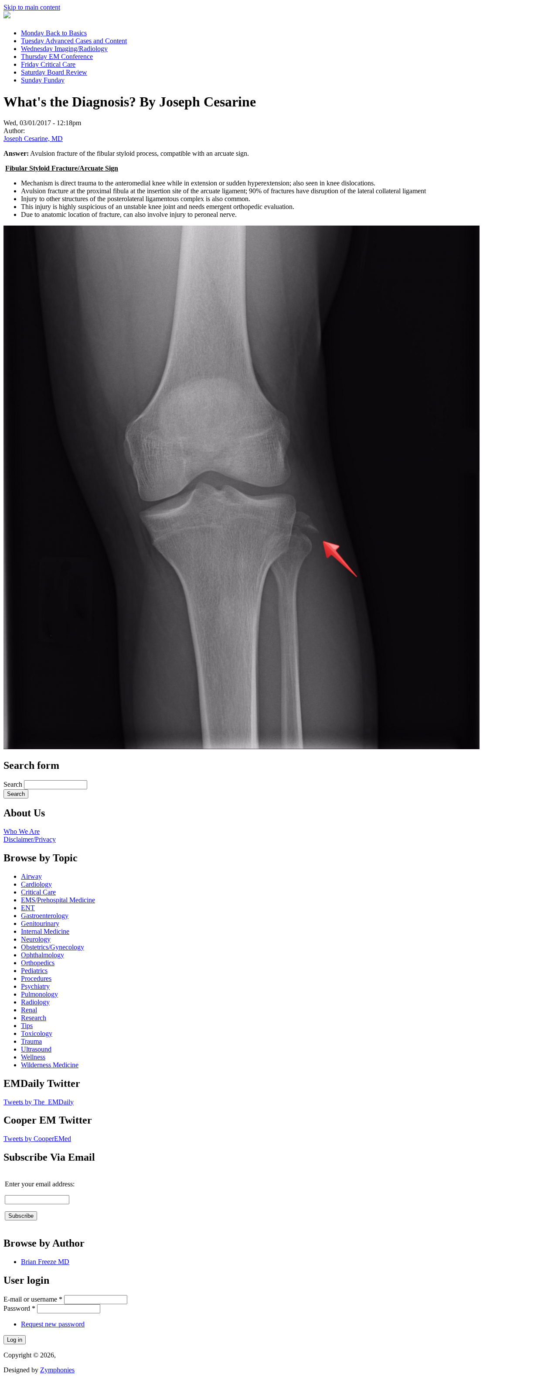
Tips (27, 1025)
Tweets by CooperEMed (37, 1138)
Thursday (57, 56)
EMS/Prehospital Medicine (58, 900)
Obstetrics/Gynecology (52, 947)
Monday (54, 33)
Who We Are (21, 831)
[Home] (6, 16)
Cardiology (36, 884)
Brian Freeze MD (45, 1261)
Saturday (54, 72)
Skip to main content (31, 7)
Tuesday (74, 41)
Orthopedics (37, 962)
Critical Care (38, 892)
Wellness (33, 1057)
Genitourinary (40, 923)
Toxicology (36, 1033)
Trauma (31, 1041)
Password (19, 1308)
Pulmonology (39, 994)
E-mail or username (32, 1299)
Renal (29, 1010)
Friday (48, 64)
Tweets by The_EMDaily (38, 1102)
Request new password (53, 1324)
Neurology (36, 939)
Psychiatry (35, 986)
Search (13, 784)
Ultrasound (36, 1049)
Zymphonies (57, 1370)
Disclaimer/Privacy (29, 839)
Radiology (35, 1002)
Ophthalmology (42, 955)
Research (33, 1017)
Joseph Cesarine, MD (33, 138)
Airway (31, 876)
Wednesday (64, 48)
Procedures (36, 978)
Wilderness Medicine (49, 1065)
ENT (28, 908)
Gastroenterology (44, 915)
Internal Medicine (45, 931)
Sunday (43, 80)
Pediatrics (34, 970)
